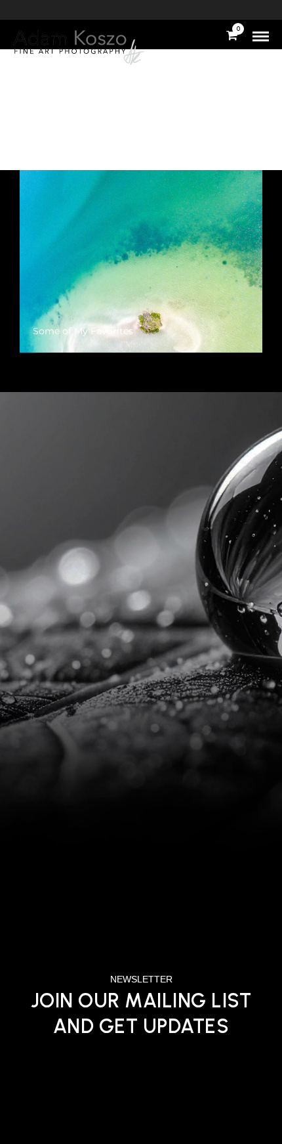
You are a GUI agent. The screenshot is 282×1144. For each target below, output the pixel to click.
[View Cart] (231, 36)
